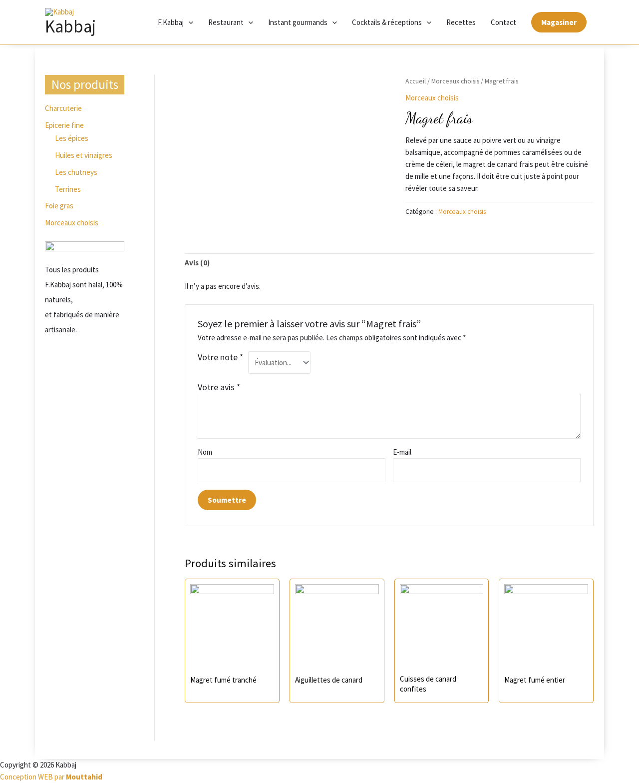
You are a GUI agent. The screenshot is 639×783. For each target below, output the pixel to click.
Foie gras (59, 205)
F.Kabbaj (171, 22)
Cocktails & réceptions (387, 22)
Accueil (415, 80)
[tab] (197, 263)
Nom (205, 452)
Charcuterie (63, 108)
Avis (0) (197, 262)
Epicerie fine (64, 125)
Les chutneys (76, 172)
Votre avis (219, 387)
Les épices (71, 138)
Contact (503, 22)
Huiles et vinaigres (83, 155)
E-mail (403, 452)
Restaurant (226, 22)
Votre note (221, 357)
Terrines (68, 189)
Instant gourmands (297, 22)
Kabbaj (70, 26)
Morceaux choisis (71, 222)
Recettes (461, 22)
